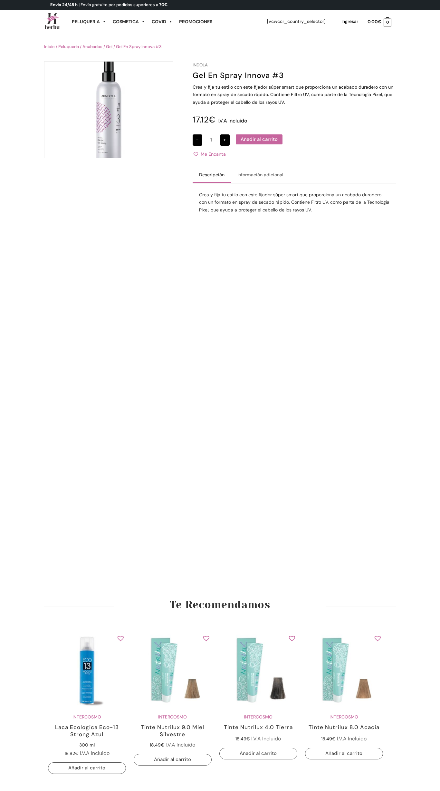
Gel (109, 46)
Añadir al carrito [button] (86, 768)
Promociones (195, 21)
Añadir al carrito (259, 139)
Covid (159, 21)
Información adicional (260, 175)
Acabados (92, 46)
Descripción (212, 175)
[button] (209, 154)
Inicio (49, 46)
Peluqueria (86, 21)
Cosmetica (126, 21)
